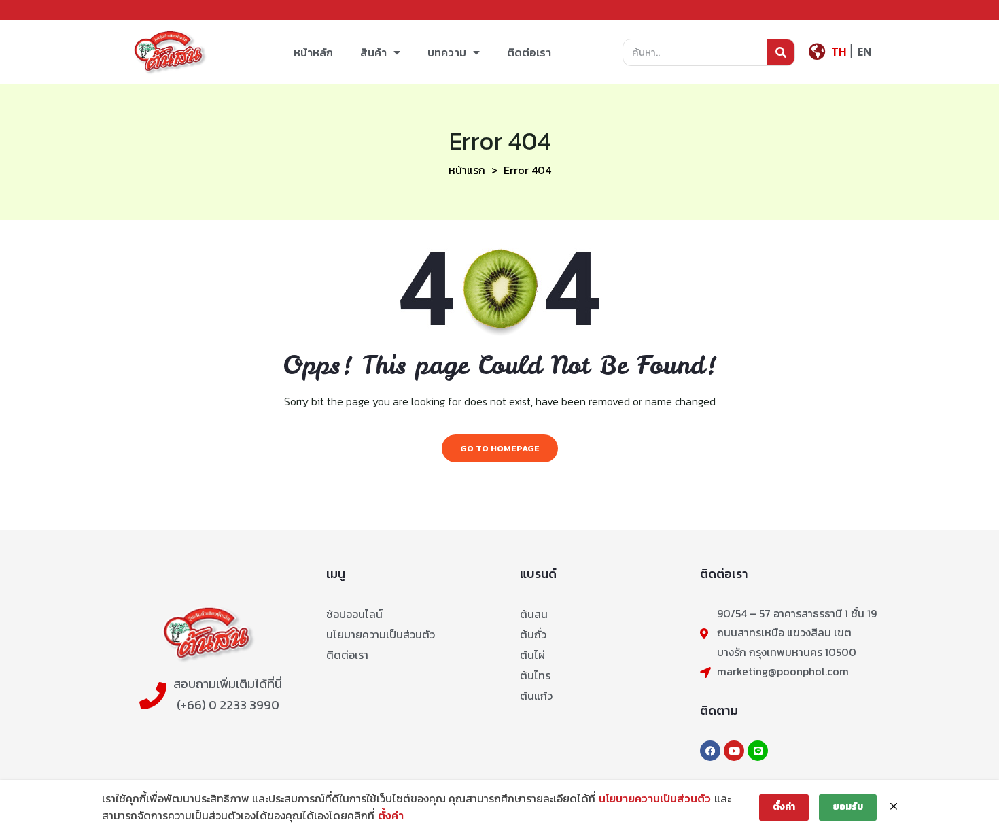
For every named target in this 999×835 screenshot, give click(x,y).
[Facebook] (710, 750)
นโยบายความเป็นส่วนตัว (380, 634)
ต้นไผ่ (532, 655)
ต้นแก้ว (536, 695)
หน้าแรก (467, 170)
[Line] (758, 750)
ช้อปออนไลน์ (354, 614)
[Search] (780, 52)
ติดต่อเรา (529, 52)
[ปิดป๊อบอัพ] (893, 807)
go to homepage (500, 448)
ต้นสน (534, 614)
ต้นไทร (535, 675)
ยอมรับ (847, 807)
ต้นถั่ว (533, 634)
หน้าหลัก (313, 52)
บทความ (446, 52)
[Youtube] (734, 750)
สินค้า (373, 52)
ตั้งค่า (391, 815)
